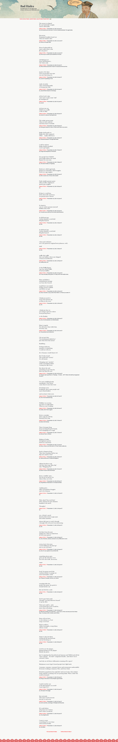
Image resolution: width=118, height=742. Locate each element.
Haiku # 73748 (42, 77)
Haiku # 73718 (42, 493)
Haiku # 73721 (42, 456)
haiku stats (47, 19)
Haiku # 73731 (42, 291)
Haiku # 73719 (42, 481)
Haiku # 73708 (42, 642)
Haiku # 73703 (42, 725)
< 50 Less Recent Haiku (51, 731)
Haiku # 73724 (42, 420)
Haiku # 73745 (42, 113)
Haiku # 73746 (42, 101)
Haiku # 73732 (42, 273)
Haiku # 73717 (42, 508)
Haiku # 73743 (42, 138)
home (21, 19)
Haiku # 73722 (42, 444)
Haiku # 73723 (42, 432)
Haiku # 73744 (42, 125)
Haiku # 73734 (42, 248)
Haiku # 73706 (42, 689)
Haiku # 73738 (42, 198)
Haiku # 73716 (42, 525)
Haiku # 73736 (42, 222)
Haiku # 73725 (42, 408)
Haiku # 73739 (42, 186)
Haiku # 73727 (42, 373)
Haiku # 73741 (42, 162)
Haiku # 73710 (42, 610)
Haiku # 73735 (42, 235)
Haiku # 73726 (42, 396)
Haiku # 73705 (42, 701)
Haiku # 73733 (42, 260)
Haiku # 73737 (42, 210)
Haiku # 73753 (42, 28)
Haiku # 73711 (42, 592)
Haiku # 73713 (42, 564)
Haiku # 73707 (42, 677)
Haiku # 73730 (42, 303)
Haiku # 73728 (42, 330)
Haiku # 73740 (42, 174)
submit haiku (33, 19)
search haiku (40, 19)
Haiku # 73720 (42, 469)
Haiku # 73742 (42, 150)
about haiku (26, 19)
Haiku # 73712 (42, 576)
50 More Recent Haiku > (66, 731)
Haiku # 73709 (42, 630)
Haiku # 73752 (42, 40)
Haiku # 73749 (42, 65)
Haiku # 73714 (42, 549)
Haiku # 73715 (42, 537)
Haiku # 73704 (42, 713)
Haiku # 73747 (42, 89)
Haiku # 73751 (42, 53)
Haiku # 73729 (42, 318)
